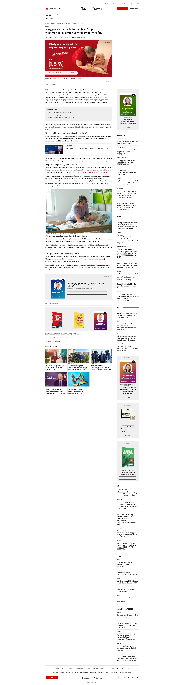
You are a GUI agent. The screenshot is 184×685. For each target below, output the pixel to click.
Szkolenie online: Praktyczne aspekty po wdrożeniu (79, 288)
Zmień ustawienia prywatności (116, 668)
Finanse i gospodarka (122, 157)
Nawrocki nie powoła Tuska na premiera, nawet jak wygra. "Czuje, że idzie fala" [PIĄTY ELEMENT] (128, 534)
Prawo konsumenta (121, 138)
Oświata (119, 271)
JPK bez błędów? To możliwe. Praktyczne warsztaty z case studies (128, 122)
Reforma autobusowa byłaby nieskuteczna (127, 590)
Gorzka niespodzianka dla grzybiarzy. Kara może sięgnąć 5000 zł (126, 152)
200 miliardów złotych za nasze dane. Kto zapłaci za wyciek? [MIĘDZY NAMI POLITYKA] (126, 546)
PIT (46, 337)
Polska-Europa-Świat (122, 489)
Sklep (137, 3)
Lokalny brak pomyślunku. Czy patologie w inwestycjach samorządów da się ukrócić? (127, 658)
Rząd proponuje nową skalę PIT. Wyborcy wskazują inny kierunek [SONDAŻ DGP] (127, 265)
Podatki (48, 23)
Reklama (71, 668)
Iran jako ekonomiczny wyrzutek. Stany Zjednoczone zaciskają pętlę (127, 348)
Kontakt (57, 668)
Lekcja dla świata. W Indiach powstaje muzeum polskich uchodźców (127, 625)
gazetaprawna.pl (84, 672)
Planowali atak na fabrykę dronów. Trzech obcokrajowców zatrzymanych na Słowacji (128, 327)
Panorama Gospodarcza (125, 672)
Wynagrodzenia (120, 201)
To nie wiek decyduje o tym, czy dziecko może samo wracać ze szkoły (55, 368)
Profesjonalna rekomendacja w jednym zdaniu (61, 117)
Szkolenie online (128, 117)
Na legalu (119, 499)
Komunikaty (80, 668)
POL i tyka (119, 540)
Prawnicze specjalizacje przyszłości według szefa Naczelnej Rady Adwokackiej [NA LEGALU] (55, 391)
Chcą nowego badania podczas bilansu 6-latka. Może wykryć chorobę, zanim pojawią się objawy (128, 297)
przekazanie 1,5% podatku (63, 337)
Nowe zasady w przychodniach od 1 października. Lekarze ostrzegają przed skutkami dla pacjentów (128, 239)
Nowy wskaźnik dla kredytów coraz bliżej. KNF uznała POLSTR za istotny (127, 162)
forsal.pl (123, 3)
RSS (128, 668)
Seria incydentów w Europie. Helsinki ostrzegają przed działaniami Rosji (127, 315)
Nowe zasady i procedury (128, 470)
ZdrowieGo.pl (93, 672)
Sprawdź (86, 293)
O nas (63, 668)
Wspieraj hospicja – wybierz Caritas (58, 115)
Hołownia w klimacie (121, 512)
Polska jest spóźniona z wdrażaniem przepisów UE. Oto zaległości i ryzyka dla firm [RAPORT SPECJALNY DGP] (127, 253)
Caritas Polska (81, 337)
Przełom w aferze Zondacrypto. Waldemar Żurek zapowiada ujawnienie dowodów (101, 368)
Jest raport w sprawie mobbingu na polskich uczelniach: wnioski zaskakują (76, 391)
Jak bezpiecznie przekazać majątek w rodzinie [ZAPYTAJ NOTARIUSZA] (87, 148)
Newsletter (100, 672)
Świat (118, 310)
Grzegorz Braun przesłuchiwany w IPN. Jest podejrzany (126, 172)
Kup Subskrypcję (122, 8)
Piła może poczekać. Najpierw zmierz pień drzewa (127, 142)
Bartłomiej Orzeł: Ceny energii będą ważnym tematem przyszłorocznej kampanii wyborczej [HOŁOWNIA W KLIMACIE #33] (126, 519)
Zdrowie (119, 178)
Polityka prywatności (98, 668)
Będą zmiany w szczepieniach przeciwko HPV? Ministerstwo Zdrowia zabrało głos (128, 183)
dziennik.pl (114, 3)
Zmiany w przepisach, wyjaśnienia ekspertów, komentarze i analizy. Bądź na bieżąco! (127, 429)
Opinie (118, 559)
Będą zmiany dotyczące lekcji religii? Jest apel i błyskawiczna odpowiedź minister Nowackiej (127, 277)
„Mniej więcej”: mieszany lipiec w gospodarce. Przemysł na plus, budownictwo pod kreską (126, 637)
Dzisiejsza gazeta (55, 8)
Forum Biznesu (114, 672)
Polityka (119, 261)
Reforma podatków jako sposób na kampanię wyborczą (125, 564)
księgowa (73, 337)
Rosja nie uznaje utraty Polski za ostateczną (127, 616)
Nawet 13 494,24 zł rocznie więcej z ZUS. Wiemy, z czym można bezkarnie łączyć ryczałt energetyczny (127, 194)
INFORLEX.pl (75, 672)
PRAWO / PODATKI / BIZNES (128, 423)
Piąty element (120, 528)
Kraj (118, 168)
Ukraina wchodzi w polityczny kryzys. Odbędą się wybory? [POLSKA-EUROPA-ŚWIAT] (127, 494)
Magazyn (119, 612)
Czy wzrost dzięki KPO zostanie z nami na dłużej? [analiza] (126, 648)
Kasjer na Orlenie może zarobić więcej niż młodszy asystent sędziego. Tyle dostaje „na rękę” (126, 206)
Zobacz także (69, 145)
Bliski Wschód (120, 344)
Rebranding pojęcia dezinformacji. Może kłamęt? (127, 574)
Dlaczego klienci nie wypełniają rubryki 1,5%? (61, 112)
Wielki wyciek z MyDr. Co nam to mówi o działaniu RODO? (127, 582)
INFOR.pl (68, 672)
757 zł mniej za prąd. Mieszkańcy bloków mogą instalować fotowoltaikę (77, 368)
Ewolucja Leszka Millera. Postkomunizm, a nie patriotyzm (126, 600)
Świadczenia (120, 188)
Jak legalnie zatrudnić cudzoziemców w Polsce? (128, 473)
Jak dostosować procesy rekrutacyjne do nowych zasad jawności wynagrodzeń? (128, 391)
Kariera (88, 668)
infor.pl (130, 3)
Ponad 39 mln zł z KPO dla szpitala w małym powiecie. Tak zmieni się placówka (126, 286)
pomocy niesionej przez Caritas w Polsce (95, 172)
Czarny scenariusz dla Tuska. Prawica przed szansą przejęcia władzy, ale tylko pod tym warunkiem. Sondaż (127, 226)
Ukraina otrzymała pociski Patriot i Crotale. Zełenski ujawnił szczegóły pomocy (126, 338)
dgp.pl (106, 3)
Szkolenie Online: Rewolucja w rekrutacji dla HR (127, 385)
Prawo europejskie (121, 246)
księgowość (52, 337)
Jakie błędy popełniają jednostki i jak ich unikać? (86, 284)
